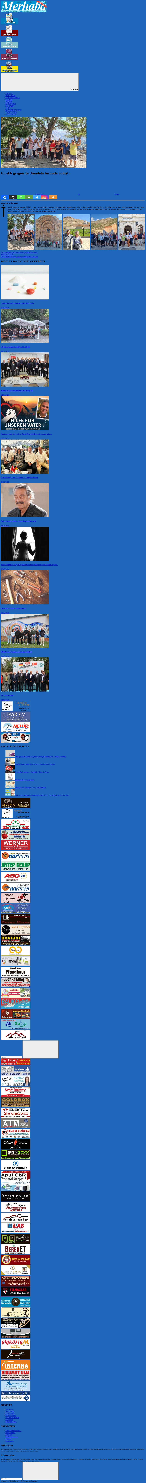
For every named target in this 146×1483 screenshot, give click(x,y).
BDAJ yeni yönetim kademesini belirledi (16, 652)
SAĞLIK (8, 100)
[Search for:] (11, 1057)
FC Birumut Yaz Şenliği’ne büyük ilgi (15, 347)
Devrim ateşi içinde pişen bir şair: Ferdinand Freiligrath (35, 764)
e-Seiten (8, 1439)
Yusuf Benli (33, 252)
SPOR (7, 108)
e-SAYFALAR (11, 114)
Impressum (9, 1441)
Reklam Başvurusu (12, 1418)
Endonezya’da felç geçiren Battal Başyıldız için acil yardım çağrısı (26, 434)
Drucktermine (10, 1433)
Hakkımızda (9, 1412)
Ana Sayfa (9, 1409)
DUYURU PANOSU (13, 110)
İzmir (17, 252)
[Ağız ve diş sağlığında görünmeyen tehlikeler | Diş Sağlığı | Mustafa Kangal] (10, 795)
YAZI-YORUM (11, 112)
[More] (53, 197)
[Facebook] (5, 197)
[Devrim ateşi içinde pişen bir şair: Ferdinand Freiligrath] (10, 764)
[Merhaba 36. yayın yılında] (10, 780)
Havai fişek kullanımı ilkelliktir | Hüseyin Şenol (32, 772)
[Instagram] (45, 197)
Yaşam (116, 194)
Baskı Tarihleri (10, 1416)
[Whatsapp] (21, 197)
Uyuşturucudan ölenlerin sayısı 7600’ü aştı (17, 303)
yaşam (26, 252)
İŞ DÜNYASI (10, 104)
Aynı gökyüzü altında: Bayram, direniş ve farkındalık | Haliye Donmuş (40, 757)
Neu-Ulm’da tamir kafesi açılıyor (13, 608)
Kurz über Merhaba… (13, 1431)
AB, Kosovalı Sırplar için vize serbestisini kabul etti (19, 257)
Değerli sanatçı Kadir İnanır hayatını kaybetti (18, 521)
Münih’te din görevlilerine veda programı (17, 390)
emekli (9, 252)
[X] (13, 197)
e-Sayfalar (9, 1420)
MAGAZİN (9, 106)
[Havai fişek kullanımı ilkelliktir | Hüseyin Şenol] (10, 772)
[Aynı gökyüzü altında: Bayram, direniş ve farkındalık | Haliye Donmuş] (10, 757)
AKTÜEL (9, 94)
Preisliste (8, 1435)
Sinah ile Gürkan (7, 255)
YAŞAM (8, 102)
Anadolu (4, 252)
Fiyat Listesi (9, 1414)
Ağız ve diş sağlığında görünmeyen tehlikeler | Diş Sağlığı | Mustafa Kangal (42, 795)
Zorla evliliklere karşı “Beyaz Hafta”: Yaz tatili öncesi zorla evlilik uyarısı (29, 565)
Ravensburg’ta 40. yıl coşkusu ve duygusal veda (19, 478)
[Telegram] (37, 197)
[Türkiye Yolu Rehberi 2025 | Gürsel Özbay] (10, 788)
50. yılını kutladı (7, 695)
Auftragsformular (11, 1437)
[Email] (29, 197)
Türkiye (21, 252)
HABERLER (10, 96)
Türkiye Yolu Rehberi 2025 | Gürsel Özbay (30, 788)
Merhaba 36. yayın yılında (24, 780)
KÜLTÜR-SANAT (12, 98)
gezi (13, 252)
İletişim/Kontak (11, 1422)
